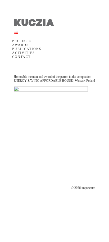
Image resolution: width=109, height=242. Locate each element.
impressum (88, 188)
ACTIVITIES (23, 53)
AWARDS (20, 45)
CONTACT (21, 57)
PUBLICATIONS (27, 49)
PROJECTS (22, 41)
